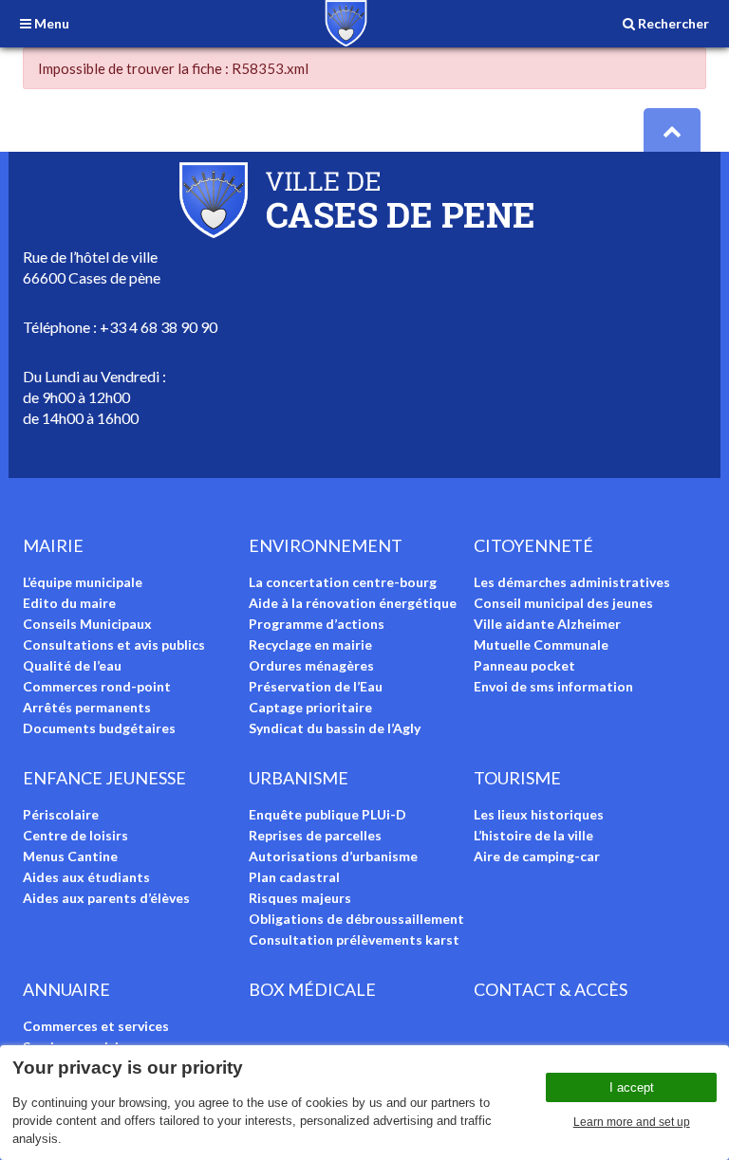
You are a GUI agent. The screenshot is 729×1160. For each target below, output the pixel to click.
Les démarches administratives (572, 582)
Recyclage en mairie (310, 644)
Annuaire (66, 989)
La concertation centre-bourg (343, 582)
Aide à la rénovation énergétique (353, 603)
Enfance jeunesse (104, 777)
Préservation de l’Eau (316, 686)
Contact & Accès (550, 989)
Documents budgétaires (99, 728)
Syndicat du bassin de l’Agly (335, 728)
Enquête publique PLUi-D (327, 814)
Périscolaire (61, 814)
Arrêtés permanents (87, 707)
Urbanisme (298, 777)
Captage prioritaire (310, 707)
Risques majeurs (300, 898)
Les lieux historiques (539, 814)
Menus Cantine (70, 856)
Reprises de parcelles (315, 835)
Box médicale (312, 989)
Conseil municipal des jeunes (563, 603)
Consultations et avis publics (114, 644)
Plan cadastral (294, 877)
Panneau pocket (524, 665)
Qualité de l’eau (72, 665)
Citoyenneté (533, 545)
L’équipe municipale (82, 582)
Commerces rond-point (97, 686)
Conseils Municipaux (87, 624)
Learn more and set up (631, 1122)
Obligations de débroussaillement (356, 919)
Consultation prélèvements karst (354, 939)
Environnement (325, 545)
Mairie (53, 545)
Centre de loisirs (75, 835)
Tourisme (517, 777)
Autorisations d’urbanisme (333, 856)
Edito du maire (69, 603)
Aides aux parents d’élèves (106, 898)
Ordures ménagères (311, 665)
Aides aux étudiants (86, 877)
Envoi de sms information (553, 686)
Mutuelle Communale (541, 644)
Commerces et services (96, 1026)
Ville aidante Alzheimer (547, 624)
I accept (631, 1087)
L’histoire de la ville (533, 835)
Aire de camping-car (537, 856)
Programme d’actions (316, 624)
